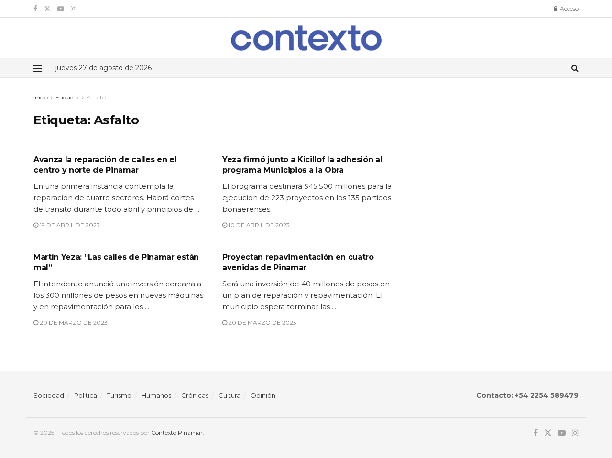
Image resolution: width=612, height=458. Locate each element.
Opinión (263, 395)
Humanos (156, 395)
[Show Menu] (37, 68)
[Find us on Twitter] (47, 9)
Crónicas (194, 395)
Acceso (568, 8)
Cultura (229, 395)
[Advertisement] (496, 159)
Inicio (40, 97)
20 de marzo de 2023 (73, 322)
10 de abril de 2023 (258, 225)
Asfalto (96, 97)
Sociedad (48, 395)
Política (85, 395)
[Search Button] (575, 68)
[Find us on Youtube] (60, 9)
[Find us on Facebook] (35, 9)
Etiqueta (67, 97)
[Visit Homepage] (306, 38)
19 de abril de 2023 (69, 225)
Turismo (119, 395)
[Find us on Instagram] (73, 9)
